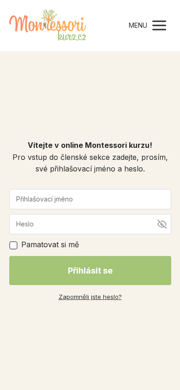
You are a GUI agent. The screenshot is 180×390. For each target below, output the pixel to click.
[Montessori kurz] (47, 25)
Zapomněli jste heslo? (90, 296)
